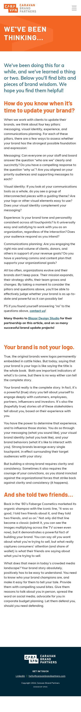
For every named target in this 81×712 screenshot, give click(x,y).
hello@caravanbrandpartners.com (47, 675)
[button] (74, 8)
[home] (20, 8)
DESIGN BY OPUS (40, 687)
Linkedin (20, 675)
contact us (37, 311)
